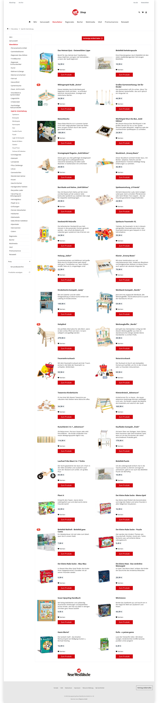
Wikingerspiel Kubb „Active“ (70, 85)
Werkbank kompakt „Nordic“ (128, 290)
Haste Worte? (63, 632)
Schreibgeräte (16, 155)
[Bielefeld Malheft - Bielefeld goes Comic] (46, 542)
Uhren (13, 169)
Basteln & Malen (17, 141)
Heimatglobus (16, 199)
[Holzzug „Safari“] (46, 268)
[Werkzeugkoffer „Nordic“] (104, 337)
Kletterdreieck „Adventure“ (127, 393)
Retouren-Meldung (88, 687)
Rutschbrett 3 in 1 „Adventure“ (71, 427)
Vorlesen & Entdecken (18, 151)
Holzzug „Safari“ (65, 256)
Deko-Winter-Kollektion (19, 221)
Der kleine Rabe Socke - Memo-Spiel (131, 495)
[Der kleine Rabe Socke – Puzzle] (104, 542)
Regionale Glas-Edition (19, 55)
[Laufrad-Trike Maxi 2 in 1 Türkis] (46, 473)
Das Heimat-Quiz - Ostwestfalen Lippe (74, 50)
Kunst (13, 68)
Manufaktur (13, 44)
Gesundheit (15, 82)
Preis (10, 262)
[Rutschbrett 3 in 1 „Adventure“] (46, 439)
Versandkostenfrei (17, 267)
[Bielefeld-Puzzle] (104, 473)
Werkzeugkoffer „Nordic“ (126, 324)
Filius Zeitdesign (17, 165)
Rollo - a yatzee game (125, 632)
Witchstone (121, 598)
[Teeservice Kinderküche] (46, 405)
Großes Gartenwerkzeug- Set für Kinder (129, 86)
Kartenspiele (16, 124)
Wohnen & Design (17, 71)
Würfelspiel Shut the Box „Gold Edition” (129, 120)
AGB (61, 687)
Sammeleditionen (17, 52)
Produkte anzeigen (15, 272)
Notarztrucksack (123, 358)
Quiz (13, 128)
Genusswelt (13, 41)
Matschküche (63, 119)
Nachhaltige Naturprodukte (15, 106)
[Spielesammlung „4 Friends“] (104, 200)
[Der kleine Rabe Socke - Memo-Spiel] (104, 508)
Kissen (13, 180)
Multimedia (13, 243)
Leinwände (15, 162)
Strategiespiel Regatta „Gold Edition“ (73, 153)
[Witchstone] (104, 610)
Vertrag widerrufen (144, 688)
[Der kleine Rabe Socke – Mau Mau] (46, 576)
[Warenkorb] (143, 12)
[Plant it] (46, 508)
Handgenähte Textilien (19, 187)
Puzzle (14, 134)
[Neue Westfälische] (75, 12)
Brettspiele (15, 118)
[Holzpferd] (46, 337)
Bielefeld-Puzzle (122, 461)
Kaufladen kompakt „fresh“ (127, 427)
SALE (11, 247)
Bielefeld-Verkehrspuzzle (126, 50)
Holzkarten (15, 214)
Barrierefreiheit (100, 687)
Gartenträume (16, 86)
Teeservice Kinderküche (68, 393)
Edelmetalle (15, 217)
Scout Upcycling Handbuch (69, 598)
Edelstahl (14, 158)
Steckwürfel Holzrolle (67, 221)
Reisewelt (12, 254)
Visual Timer (16, 148)
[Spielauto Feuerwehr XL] (104, 234)
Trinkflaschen (16, 59)
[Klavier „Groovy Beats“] (104, 268)
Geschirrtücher (16, 183)
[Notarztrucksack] (104, 371)
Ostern (13, 231)
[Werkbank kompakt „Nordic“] (104, 302)
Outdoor (14, 144)
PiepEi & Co (15, 203)
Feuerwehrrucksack (66, 358)
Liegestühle (15, 98)
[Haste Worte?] (46, 644)
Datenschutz (68, 687)
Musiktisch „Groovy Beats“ (127, 153)
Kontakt (56, 687)
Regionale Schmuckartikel (15, 63)
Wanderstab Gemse (18, 176)
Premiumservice (15, 251)
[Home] (29, 22)
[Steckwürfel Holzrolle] (46, 234)
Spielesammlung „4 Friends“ (128, 187)
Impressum (77, 687)
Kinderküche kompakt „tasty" (71, 290)
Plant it (61, 495)
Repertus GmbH (83, 699)
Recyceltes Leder (17, 190)
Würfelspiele (16, 121)
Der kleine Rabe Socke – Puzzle (129, 529)
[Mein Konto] (146, 12)
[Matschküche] (46, 131)
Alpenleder (15, 224)
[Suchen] (139, 12)
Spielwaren (15, 114)
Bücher (11, 240)
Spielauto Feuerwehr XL (126, 221)
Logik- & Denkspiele (18, 138)
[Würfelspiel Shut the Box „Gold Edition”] (104, 131)
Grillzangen (15, 206)
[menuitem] (13, 3)
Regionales (13, 236)
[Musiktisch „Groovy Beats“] (104, 165)
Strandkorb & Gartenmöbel (15, 94)
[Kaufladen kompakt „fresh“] (104, 439)
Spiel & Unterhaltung (19, 111)
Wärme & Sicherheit (18, 75)
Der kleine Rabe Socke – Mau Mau (72, 564)
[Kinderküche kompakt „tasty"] (46, 302)
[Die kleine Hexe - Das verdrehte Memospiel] (104, 576)
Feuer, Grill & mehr (18, 89)
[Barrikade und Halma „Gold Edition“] (46, 200)
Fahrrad (14, 78)
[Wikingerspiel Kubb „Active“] (46, 97)
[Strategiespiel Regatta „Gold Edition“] (46, 165)
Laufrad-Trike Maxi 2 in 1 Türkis (71, 461)
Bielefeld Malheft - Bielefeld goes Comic (71, 530)
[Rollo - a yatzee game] (104, 644)
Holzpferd (62, 324)
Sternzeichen (16, 228)
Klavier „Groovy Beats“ (125, 256)
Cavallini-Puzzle (17, 131)
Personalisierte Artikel (19, 48)
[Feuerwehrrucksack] (46, 371)
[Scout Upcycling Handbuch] (46, 610)
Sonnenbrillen (16, 172)
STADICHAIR (15, 102)
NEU (10, 37)
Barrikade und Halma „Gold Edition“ (73, 187)
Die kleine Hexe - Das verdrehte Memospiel (129, 565)
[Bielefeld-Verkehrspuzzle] (104, 63)
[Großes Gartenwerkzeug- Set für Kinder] (104, 97)
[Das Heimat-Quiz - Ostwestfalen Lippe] (46, 63)
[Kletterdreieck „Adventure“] (104, 405)
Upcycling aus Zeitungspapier (15, 195)
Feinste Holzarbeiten (18, 210)
